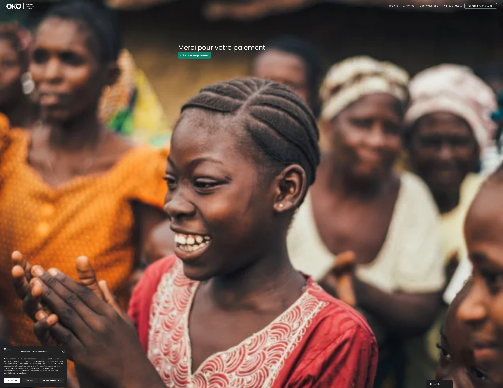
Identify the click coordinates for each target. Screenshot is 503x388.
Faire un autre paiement (194, 55)
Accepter (12, 380)
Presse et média (453, 6)
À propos (408, 6)
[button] (63, 351)
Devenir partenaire (480, 6)
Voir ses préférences (51, 380)
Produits (392, 6)
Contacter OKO (429, 6)
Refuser (30, 380)
